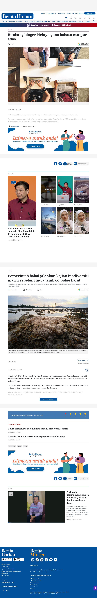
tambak (19, 446)
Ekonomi (32, 21)
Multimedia (72, 21)
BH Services (5, 575)
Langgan (89, 13)
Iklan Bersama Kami (8, 582)
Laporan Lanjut (48, 399)
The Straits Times (35, 579)
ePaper (69, 13)
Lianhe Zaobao (34, 583)
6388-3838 (5, 590)
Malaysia (19, 21)
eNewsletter (61, 13)
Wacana (47, 21)
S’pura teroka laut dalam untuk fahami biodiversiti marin (38, 428)
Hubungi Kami (6, 564)
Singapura (11, 21)
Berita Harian (34, 585)
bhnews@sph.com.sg (40, 572)
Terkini (4, 21)
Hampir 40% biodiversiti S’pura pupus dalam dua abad (36, 436)
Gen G (81, 21)
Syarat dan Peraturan (8, 569)
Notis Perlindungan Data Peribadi (11, 571)
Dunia (26, 21)
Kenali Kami (5, 566)
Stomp (32, 588)
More (87, 21)
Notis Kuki (5, 573)
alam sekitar (12, 446)
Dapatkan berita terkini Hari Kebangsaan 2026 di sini (51, 25)
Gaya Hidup (39, 21)
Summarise (14, 290)
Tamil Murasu (34, 586)
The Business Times (36, 581)
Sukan (53, 21)
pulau (25, 446)
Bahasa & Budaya (62, 21)
